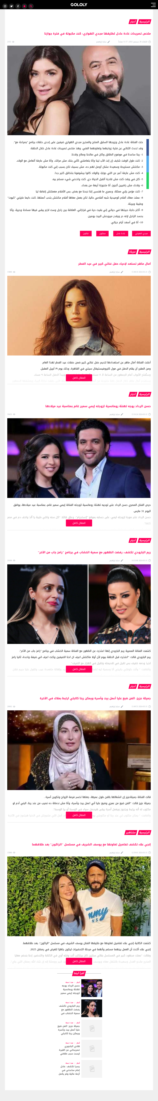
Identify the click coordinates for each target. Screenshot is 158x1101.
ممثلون (102, 233)
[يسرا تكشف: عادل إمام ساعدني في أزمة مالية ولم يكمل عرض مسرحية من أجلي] (79, 1069)
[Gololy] (79, 4)
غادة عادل (120, 233)
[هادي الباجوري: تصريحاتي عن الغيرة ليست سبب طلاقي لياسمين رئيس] (79, 1049)
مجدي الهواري (141, 233)
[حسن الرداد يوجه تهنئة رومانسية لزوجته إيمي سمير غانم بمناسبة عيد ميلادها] (79, 988)
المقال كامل (79, 377)
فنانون (86, 233)
